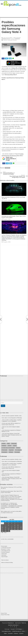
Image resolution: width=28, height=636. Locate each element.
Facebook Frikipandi (5, 552)
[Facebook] (12, 627)
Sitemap (16, 633)
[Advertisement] (14, 96)
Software (11, 452)
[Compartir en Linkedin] (10, 58)
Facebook (10, 633)
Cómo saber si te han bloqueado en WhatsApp (12, 417)
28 (2, 531)
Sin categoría (18, 450)
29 (5, 531)
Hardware (4, 445)
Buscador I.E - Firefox (5, 549)
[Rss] (10, 627)
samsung (8, 167)
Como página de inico (5, 550)
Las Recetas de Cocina (6, 547)
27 (21, 529)
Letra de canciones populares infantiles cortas (12, 415)
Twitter (5, 633)
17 (11, 527)
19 (18, 527)
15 (5, 527)
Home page (7, 629)
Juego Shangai (4, 556)
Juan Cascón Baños (8, 37)
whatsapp (13, 58)
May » (5, 532)
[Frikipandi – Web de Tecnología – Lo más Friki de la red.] (14, 3)
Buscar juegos (4, 546)
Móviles (15, 40)
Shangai (20, 629)
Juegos (14, 445)
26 (18, 529)
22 (5, 529)
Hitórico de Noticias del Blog (7, 562)
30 (8, 531)
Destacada (10, 40)
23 (8, 529)
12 (18, 525)
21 (2, 529)
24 (11, 529)
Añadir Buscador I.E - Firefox (18, 631)
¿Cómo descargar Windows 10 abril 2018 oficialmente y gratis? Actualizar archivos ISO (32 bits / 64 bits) (11, 435)
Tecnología (17, 452)
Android (5, 40)
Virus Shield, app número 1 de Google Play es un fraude (17, 176)
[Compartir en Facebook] (3, 58)
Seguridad (11, 450)
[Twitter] (14, 627)
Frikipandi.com (10, 622)
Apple (8, 443)
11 (14, 525)
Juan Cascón (18, 622)
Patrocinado (4, 450)
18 (14, 527)
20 (21, 527)
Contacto (21, 633)
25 (14, 529)
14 (2, 527)
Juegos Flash (4, 553)
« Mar (2, 532)
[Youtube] (16, 627)
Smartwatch (4, 452)
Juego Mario (3, 555)
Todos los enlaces (5, 560)
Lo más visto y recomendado (8, 447)
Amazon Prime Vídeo (5, 614)
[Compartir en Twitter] (6, 58)
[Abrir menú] (1, 4)
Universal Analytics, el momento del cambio (8, 173)
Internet (9, 445)
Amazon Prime (4, 613)
